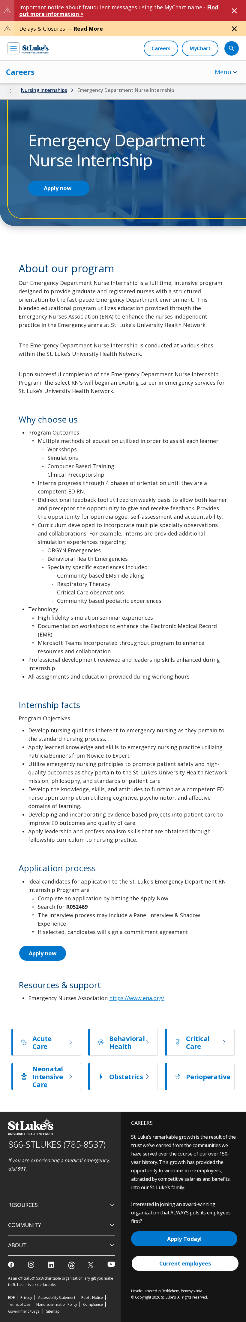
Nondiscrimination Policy (56, 1304)
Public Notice (92, 1297)
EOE (11, 1297)
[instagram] (31, 1265)
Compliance (93, 1304)
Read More (88, 28)
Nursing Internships (44, 90)
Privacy (26, 1297)
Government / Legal (24, 1311)
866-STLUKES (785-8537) (57, 1144)
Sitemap (53, 1311)
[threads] (71, 1265)
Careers (20, 72)
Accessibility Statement (56, 1297)
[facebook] (12, 1265)
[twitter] (91, 1265)
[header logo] (35, 48)
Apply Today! (184, 1238)
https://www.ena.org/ (136, 998)
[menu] (13, 48)
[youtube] (111, 1264)
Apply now (57, 188)
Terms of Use (19, 1304)
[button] (12, 91)
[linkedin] (51, 1265)
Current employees (185, 1263)
